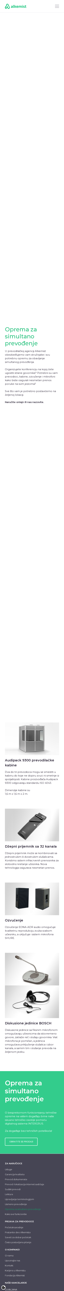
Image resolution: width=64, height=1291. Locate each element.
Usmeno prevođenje (16, 1204)
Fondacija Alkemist (15, 1275)
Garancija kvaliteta (14, 1174)
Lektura (9, 1194)
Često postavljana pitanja (18, 1242)
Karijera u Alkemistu (15, 1270)
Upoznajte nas (12, 1260)
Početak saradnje (14, 1227)
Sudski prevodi (13, 1189)
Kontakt (9, 1265)
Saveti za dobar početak (18, 1237)
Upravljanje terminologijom (19, 1199)
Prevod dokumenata (16, 1179)
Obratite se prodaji (21, 1141)
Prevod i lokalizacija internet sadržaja (24, 1184)
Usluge (8, 1169)
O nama (9, 1255)
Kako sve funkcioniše (16, 1214)
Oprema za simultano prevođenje (23, 1209)
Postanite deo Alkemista (18, 1232)
